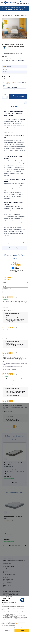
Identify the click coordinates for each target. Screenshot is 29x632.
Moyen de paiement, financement (10, 594)
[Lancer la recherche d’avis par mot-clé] (27, 292)
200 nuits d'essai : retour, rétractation (11, 591)
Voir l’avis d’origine (6, 369)
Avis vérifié (6, 299)
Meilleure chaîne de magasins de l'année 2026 (14, 560)
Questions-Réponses (8, 579)
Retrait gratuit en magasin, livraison (11, 593)
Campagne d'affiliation (8, 568)
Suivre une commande (8, 587)
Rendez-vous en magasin (9, 574)
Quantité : (4, 95)
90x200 (5, 72)
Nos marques (6, 565)
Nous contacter (6, 580)
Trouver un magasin (7, 582)
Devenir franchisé (7, 585)
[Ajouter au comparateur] (25, 102)
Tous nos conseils (7, 573)
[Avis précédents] (11, 426)
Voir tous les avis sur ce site (15, 273)
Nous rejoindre (6, 583)
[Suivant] (25, 7)
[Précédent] (3, 7)
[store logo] (10, 2)
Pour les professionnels (8, 566)
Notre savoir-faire (7, 563)
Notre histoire (6, 562)
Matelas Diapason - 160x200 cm (13, 516)
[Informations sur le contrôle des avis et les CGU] (22, 270)
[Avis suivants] (19, 426)
